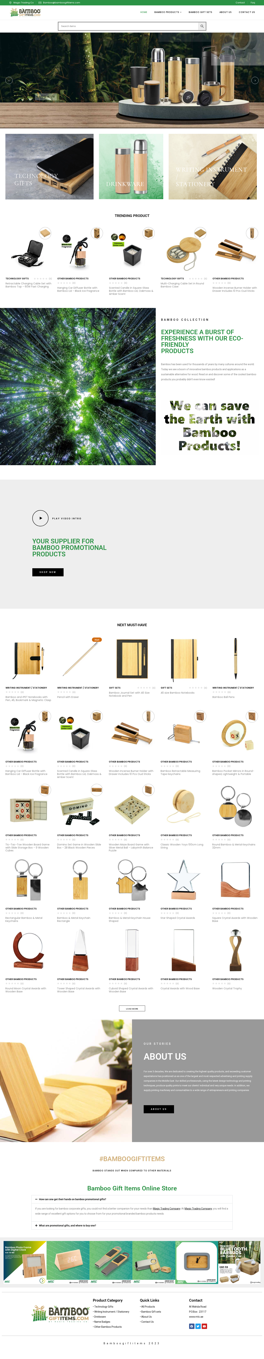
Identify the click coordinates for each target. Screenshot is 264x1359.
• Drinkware (99, 1316)
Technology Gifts (17, 278)
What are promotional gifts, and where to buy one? (67, 1225)
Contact (240, 2)
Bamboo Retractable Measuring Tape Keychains (180, 772)
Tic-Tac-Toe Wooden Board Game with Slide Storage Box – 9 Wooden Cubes (27, 847)
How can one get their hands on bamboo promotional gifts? (72, 1199)
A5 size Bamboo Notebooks (177, 693)
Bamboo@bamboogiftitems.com (61, 2)
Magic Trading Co (23, 2)
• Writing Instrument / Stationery (111, 1311)
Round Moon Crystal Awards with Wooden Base (25, 990)
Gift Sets (115, 687)
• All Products (147, 1306)
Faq (253, 2)
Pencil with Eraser (68, 697)
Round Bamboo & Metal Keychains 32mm (233, 846)
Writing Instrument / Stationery (26, 687)
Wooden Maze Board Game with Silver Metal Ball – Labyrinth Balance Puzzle (131, 847)
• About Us (146, 1316)
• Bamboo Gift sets (150, 1311)
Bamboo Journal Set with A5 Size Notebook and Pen (129, 694)
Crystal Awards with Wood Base (180, 988)
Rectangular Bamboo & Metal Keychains (23, 919)
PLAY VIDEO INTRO (66, 518)
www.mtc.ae (196, 1316)
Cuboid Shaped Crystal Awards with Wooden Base (131, 990)
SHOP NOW (46, 97)
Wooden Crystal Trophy (227, 988)
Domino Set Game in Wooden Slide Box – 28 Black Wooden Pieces (79, 846)
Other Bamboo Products (73, 278)
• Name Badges (101, 1321)
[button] (132, 1199)
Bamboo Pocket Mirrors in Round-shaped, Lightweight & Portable (233, 772)
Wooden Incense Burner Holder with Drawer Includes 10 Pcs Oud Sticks (234, 289)
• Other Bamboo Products (107, 1326)
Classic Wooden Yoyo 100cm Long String (182, 846)
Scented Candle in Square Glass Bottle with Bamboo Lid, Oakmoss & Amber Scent (131, 291)
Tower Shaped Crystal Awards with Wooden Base (78, 990)
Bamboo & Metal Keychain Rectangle (73, 919)
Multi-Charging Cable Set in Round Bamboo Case (182, 285)
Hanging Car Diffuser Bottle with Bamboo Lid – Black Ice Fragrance (78, 289)
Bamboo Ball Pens (223, 697)
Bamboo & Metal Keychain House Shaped (129, 919)
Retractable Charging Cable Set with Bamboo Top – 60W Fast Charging (28, 285)
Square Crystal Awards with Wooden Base (235, 919)
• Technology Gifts (103, 1306)
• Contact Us (147, 1321)
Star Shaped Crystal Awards (178, 918)
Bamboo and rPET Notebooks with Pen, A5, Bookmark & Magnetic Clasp (28, 698)
